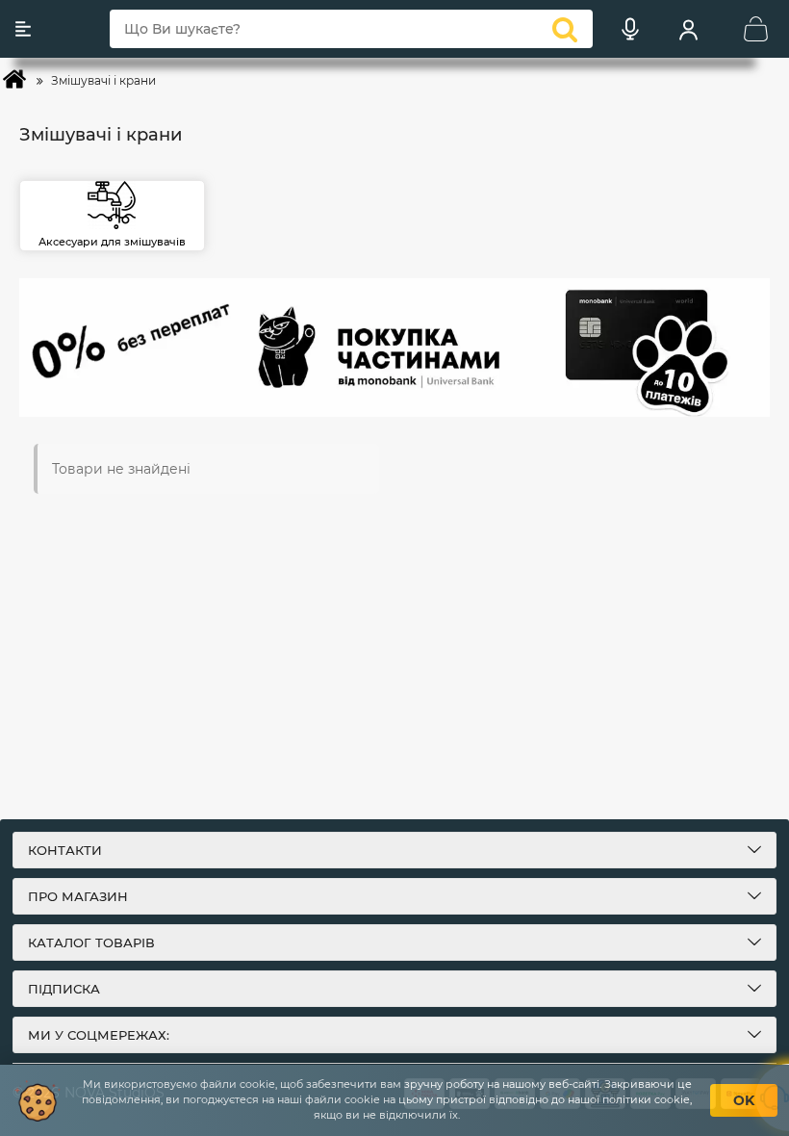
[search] (565, 28)
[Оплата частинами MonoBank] (394, 347)
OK (743, 1100)
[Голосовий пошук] (630, 29)
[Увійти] (688, 29)
